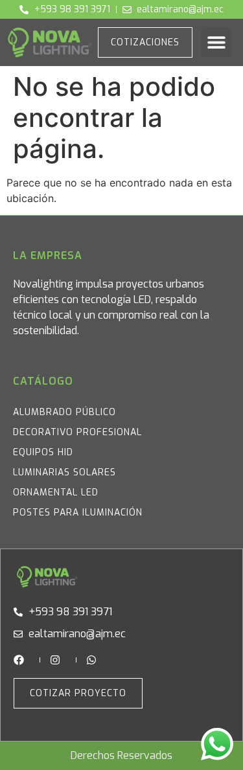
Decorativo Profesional (77, 432)
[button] (216, 42)
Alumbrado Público (64, 412)
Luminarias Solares (64, 472)
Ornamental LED (55, 492)
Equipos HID (43, 452)
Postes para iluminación (78, 512)
